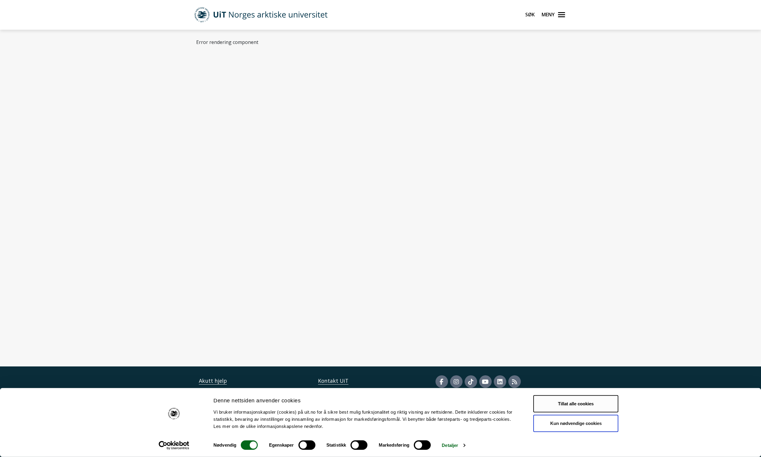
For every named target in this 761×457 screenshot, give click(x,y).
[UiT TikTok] (471, 381)
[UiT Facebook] (441, 381)
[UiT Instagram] (456, 381)
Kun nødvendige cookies (576, 423)
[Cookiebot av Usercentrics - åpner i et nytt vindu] (174, 445)
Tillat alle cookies (576, 403)
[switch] (306, 445)
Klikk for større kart (218, 322)
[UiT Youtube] (485, 381)
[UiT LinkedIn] (500, 381)
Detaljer (450, 445)
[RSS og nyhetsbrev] (514, 381)
